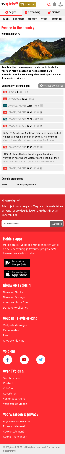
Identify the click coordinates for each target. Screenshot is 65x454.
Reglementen (11, 330)
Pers (5, 335)
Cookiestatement (13, 432)
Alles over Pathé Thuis (16, 302)
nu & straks (18, 19)
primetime (32, 19)
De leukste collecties (15, 308)
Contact (8, 383)
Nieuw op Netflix (13, 292)
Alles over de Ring (13, 341)
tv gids (6, 19)
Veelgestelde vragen (15, 325)
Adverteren (10, 394)
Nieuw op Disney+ (14, 297)
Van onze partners (14, 399)
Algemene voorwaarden (17, 421)
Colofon (8, 388)
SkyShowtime (11, 378)
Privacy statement (14, 426)
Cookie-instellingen (15, 437)
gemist (44, 19)
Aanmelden (57, 223)
